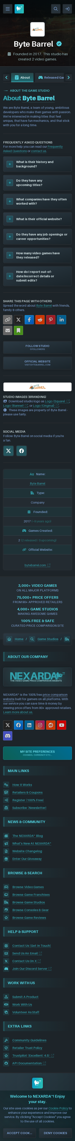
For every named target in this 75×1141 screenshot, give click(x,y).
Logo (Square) (55, 401)
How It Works (22, 785)
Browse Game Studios (28, 902)
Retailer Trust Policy (27, 1048)
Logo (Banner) (13, 406)
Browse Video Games (28, 887)
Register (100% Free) (28, 800)
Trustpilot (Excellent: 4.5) (31, 1055)
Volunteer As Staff (25, 1012)
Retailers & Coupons (27, 792)
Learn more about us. (18, 712)
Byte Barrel (44, 305)
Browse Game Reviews (29, 918)
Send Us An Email (25, 953)
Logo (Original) (43, 406)
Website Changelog (27, 851)
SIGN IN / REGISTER (67, 8)
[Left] (6, 77)
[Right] (68, 77)
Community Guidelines (29, 1040)
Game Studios (48, 639)
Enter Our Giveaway (27, 859)
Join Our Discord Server (29, 969)
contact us (38, 151)
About (25, 77)
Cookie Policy (58, 1108)
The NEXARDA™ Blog (27, 836)
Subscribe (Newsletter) (29, 808)
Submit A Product (25, 997)
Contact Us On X (24, 961)
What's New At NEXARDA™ (31, 843)
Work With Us (22, 1004)
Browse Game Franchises (31, 894)
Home (19, 639)
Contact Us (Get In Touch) (31, 946)
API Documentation (27, 1063)
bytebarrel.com (35, 565)
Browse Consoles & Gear (30, 910)
